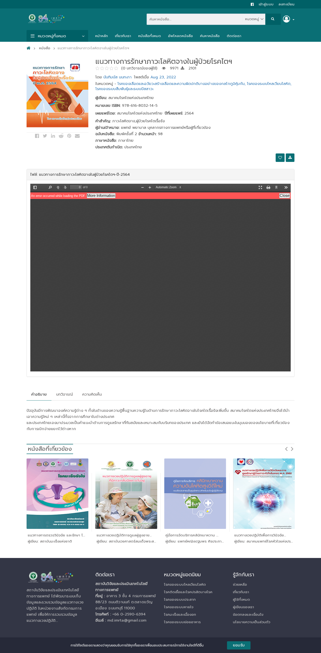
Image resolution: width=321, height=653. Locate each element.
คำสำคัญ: (103, 121)
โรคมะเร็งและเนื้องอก (180, 614)
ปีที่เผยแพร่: (174, 113)
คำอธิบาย (39, 394)
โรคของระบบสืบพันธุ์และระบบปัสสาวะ (124, 89)
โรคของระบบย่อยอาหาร (182, 622)
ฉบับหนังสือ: (105, 134)
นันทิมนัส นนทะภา (117, 77)
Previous (286, 448)
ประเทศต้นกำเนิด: (109, 147)
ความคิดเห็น (92, 394)
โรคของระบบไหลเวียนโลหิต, (269, 84)
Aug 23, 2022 (163, 77)
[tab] (160, 174)
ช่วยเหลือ (240, 584)
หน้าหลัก (101, 35)
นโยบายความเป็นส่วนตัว (251, 622)
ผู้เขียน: (101, 98)
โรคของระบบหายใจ (178, 607)
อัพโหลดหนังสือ (180, 35)
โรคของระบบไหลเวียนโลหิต (185, 584)
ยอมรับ (239, 645)
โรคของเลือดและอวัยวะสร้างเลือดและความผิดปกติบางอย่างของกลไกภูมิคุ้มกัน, (182, 84)
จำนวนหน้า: (147, 134)
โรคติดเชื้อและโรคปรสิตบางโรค (188, 592)
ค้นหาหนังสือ (210, 35)
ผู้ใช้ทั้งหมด (241, 599)
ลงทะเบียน (286, 4)
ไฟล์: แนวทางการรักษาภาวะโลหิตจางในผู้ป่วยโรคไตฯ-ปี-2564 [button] (80, 174)
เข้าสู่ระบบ (266, 4)
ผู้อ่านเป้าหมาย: (107, 127)
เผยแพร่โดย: (105, 113)
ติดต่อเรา (234, 35)
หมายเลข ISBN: (108, 105)
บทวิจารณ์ (64, 394)
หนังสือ (44, 48)
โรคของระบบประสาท (180, 599)
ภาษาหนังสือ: (106, 140)
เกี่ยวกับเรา (123, 35)
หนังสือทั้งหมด (149, 35)
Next (292, 448)
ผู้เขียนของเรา (243, 607)
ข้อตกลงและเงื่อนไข (248, 614)
